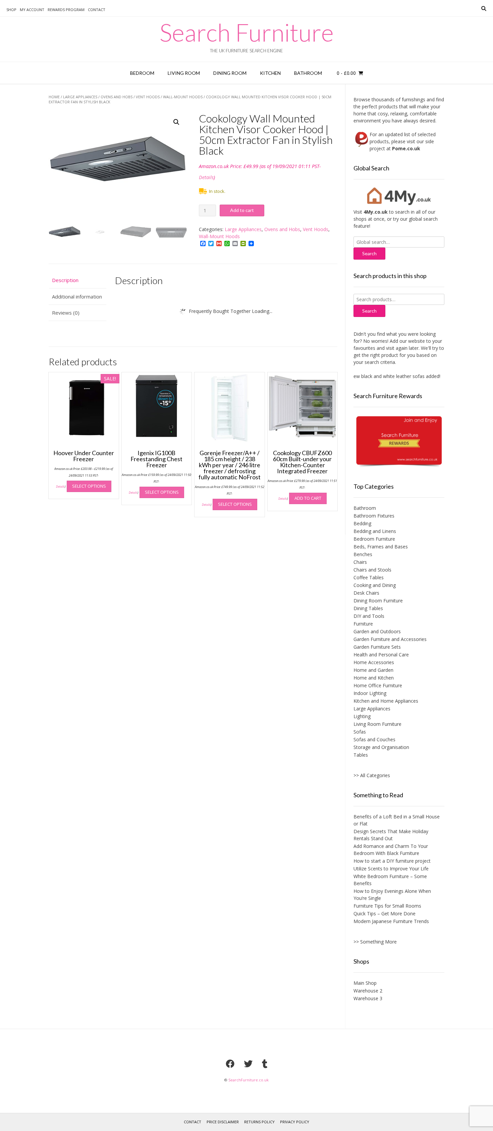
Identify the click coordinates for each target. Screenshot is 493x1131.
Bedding (362, 523)
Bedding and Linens (374, 531)
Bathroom (308, 73)
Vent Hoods (148, 96)
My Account (32, 9)
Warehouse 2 (367, 990)
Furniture (363, 624)
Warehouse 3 (367, 998)
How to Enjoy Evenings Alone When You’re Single (392, 894)
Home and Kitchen (373, 678)
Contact (96, 9)
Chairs (360, 562)
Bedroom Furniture (374, 539)
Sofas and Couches (374, 739)
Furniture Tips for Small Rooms (387, 906)
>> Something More (375, 941)
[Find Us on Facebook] (230, 1063)
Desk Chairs (366, 593)
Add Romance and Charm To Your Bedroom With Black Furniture (390, 849)
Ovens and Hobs (116, 96)
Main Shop (365, 983)
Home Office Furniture (377, 685)
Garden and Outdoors (377, 631)
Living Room (184, 73)
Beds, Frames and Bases (380, 546)
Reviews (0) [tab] (65, 312)
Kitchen (270, 73)
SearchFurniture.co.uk (248, 1079)
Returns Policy (259, 1121)
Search (369, 311)
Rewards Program (66, 9)
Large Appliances (80, 96)
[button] (176, 122)
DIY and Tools (368, 616)
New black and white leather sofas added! (383, 376)
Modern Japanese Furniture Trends (391, 921)
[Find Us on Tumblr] (264, 1063)
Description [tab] (65, 280)
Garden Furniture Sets (377, 647)
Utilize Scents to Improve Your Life (391, 868)
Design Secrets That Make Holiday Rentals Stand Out (390, 835)
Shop (11, 9)
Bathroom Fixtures (373, 516)
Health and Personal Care (381, 654)
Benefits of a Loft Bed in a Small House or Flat (396, 820)
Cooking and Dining (374, 585)
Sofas (359, 732)
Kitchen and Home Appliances (385, 701)
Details (206, 177)
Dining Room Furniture (378, 600)
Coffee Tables (368, 577)
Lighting (362, 716)
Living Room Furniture (377, 724)
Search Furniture (247, 32)
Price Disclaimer (223, 1121)
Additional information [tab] (77, 296)
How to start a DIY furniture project (392, 861)
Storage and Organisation (381, 747)
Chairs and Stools (372, 570)
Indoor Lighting (369, 693)
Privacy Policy (294, 1121)
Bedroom (142, 73)
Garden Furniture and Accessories (390, 639)
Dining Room (229, 73)
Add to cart (242, 210)
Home (54, 96)
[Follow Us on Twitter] (248, 1063)
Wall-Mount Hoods (183, 96)
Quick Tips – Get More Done (384, 913)
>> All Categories (371, 775)
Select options (89, 486)
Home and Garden (373, 670)
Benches (362, 554)
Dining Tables (368, 608)
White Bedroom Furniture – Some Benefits (390, 879)
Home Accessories (373, 662)
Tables (360, 755)
